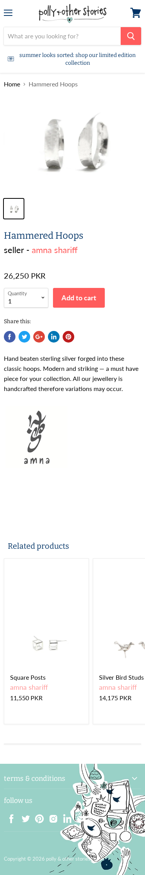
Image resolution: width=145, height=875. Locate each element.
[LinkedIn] (65, 816)
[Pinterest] (37, 816)
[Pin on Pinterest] (68, 337)
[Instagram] (51, 816)
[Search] (131, 36)
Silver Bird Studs (121, 677)
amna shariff (55, 250)
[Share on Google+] (39, 337)
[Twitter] (23, 816)
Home (12, 84)
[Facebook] (9, 816)
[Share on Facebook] (9, 337)
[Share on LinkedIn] (54, 337)
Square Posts (28, 677)
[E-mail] (79, 816)
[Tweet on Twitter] (24, 337)
